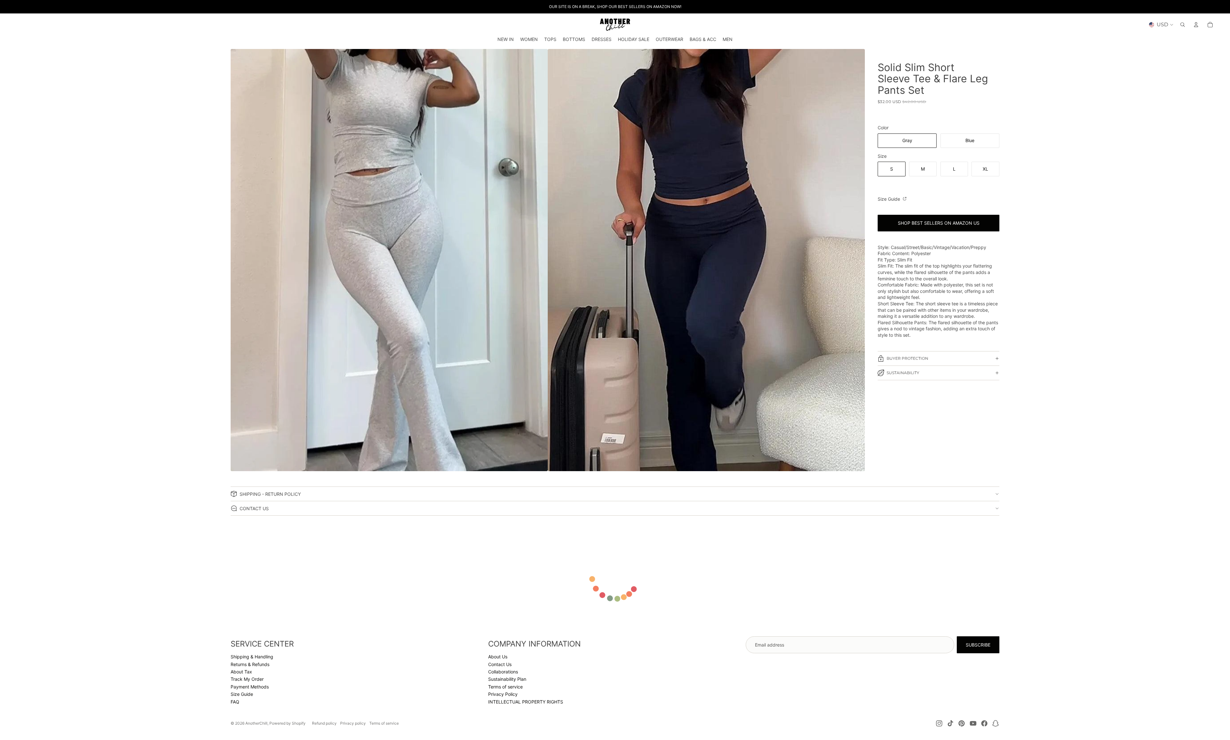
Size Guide (889, 199)
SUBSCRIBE (978, 645)
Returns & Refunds (250, 664)
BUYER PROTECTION (907, 358)
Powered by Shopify (287, 723)
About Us (497, 656)
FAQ (235, 701)
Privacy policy (353, 723)
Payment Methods (250, 686)
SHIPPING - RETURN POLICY (270, 494)
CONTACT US (254, 508)
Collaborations (503, 671)
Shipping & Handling (252, 656)
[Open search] (1183, 25)
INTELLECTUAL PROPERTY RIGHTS (525, 701)
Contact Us (500, 664)
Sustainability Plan (507, 679)
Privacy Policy (503, 694)
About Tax (241, 671)
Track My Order (247, 679)
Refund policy (324, 723)
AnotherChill (256, 723)
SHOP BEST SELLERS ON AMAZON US (939, 223)
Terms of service (505, 686)
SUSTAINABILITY (903, 372)
